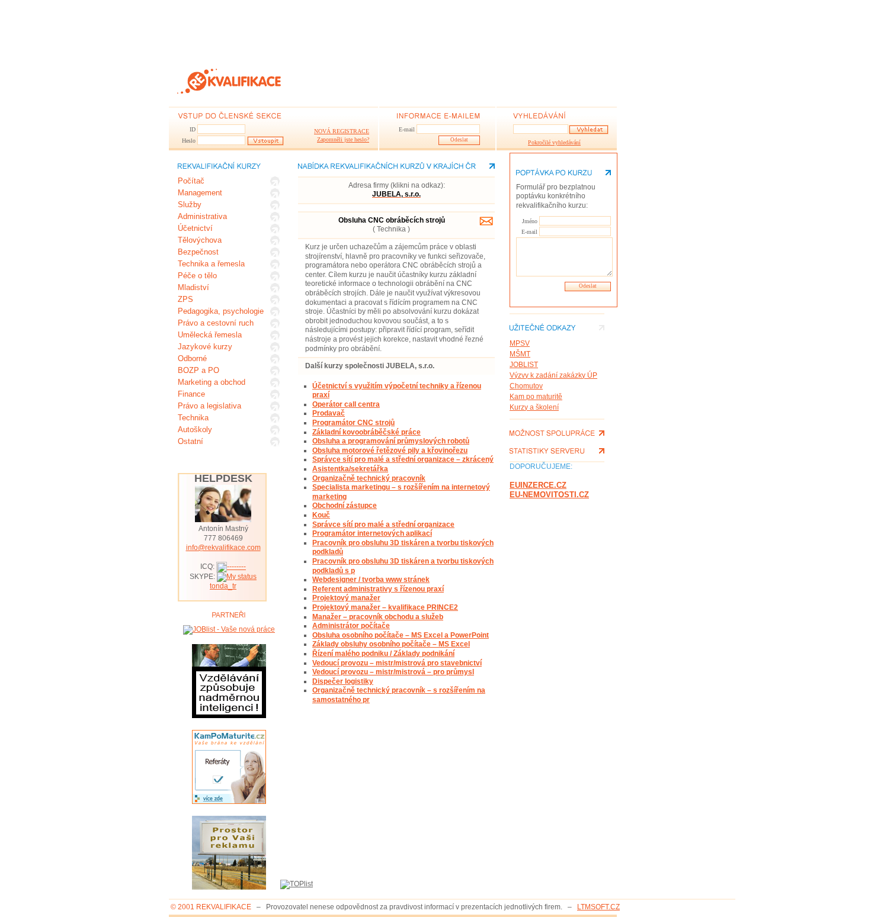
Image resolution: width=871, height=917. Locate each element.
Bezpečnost (198, 251)
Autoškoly (195, 429)
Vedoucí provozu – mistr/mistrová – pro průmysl (393, 672)
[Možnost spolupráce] (557, 433)
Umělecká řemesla (210, 334)
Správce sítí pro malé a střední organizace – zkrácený (403, 459)
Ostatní (190, 441)
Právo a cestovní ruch (216, 322)
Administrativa (202, 216)
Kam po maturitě (536, 396)
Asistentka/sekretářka (350, 469)
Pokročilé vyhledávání (546, 142)
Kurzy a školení (534, 407)
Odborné (192, 358)
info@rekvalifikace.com (223, 547)
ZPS (185, 299)
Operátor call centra (346, 404)
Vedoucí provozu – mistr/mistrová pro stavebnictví (397, 663)
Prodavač (328, 413)
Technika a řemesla (211, 263)
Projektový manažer (346, 598)
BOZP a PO (198, 370)
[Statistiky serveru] (557, 450)
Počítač (191, 180)
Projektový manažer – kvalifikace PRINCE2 (385, 607)
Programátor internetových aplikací (372, 533)
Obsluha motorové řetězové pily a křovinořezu (389, 450)
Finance (191, 394)
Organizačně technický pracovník (368, 478)
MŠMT (520, 354)
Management (200, 192)
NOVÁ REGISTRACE (341, 131)
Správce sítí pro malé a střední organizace (383, 524)
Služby (189, 204)
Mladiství (193, 287)
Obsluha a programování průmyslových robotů (390, 441)
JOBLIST (524, 365)
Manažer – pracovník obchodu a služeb (377, 617)
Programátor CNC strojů (353, 423)
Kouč (321, 515)
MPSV (520, 343)
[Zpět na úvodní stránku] (231, 81)
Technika (193, 417)
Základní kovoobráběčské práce (366, 432)
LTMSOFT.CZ (598, 907)
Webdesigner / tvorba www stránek (371, 579)
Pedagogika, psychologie (221, 311)
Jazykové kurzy (205, 346)
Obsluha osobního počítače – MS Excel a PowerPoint (400, 635)
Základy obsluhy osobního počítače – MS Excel (391, 644)
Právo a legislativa (209, 405)
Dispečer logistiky (342, 681)
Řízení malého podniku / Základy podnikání (383, 653)
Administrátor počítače (351, 626)
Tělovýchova (200, 240)
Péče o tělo (197, 275)
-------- (236, 566)
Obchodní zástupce (344, 505)
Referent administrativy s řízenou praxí (378, 589)
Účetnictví (195, 228)
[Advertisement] (384, 26)
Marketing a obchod (211, 382)
